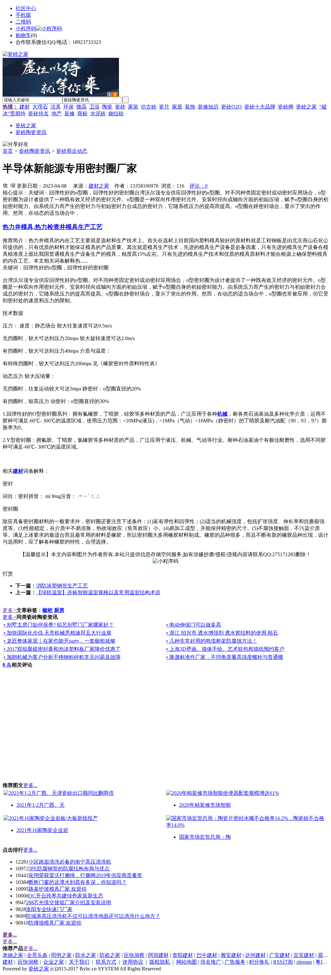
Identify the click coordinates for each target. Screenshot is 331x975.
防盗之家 (110, 955)
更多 (9, 610)
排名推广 (210, 962)
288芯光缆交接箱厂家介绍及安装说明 (68, 902)
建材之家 (99, 186)
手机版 (23, 15)
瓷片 (164, 106)
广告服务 (235, 962)
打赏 (8, 573)
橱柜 (47, 610)
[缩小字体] (13, 185)
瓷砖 (120, 106)
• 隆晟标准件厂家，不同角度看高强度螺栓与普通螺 (224, 657)
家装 (133, 106)
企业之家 (53, 962)
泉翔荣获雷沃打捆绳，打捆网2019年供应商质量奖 (85, 875)
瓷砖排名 (38, 113)
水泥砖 (98, 113)
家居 (177, 106)
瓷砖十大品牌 (259, 106)
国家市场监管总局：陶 (205, 837)
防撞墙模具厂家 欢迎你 (54, 923)
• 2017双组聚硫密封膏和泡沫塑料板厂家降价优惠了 (62, 649)
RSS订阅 (283, 962)
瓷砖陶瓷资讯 (34, 151)
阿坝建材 (158, 955)
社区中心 (26, 8)
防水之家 (85, 955)
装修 (69, 113)
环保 (68, 106)
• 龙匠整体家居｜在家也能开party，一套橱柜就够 (59, 641)
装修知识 (208, 106)
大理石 (40, 106)
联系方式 (106, 962)
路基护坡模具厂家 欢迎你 (57, 889)
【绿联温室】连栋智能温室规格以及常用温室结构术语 (98, 592)
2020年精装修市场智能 (205, 805)
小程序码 (26, 28)
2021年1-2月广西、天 (40, 805)
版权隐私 (159, 962)
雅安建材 (231, 955)
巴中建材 (207, 955)
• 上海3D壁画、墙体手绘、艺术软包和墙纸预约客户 (225, 649)
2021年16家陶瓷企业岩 (42, 830)
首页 (8, 151)
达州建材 (255, 955)
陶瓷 (107, 106)
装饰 (190, 106)
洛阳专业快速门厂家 (49, 909)
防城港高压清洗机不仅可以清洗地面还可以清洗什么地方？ (93, 916)
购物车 (23, 35)
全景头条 (37, 955)
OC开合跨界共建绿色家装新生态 (65, 895)
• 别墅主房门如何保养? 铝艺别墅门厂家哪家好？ (59, 625)
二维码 (23, 22)
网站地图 (186, 962)
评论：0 (198, 186)
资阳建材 (182, 955)
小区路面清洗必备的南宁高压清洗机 (69, 862)
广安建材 (279, 955)
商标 (82, 113)
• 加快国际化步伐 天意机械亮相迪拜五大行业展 (58, 633)
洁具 (55, 106)
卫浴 (94, 106)
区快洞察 (134, 955)
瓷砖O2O (231, 106)
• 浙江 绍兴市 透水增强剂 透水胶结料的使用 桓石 (222, 633)
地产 (56, 113)
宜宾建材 (304, 955)
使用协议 (133, 962)
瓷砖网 (286, 106)
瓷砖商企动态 (71, 151)
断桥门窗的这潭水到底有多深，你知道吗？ (77, 882)
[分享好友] (15, 144)
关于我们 (79, 962)
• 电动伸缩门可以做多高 (193, 625)
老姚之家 (13, 955)
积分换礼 (259, 962)
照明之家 (61, 955)
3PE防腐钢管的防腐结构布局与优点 (69, 868)
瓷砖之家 (306, 106)
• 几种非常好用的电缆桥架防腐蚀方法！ (211, 641)
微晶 (81, 106)
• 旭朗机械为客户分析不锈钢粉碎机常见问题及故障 (62, 657)
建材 (24, 106)
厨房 (59, 610)
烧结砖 (116, 113)
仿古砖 (148, 106)
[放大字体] (5, 185)
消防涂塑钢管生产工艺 (62, 585)
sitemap (304, 962)
